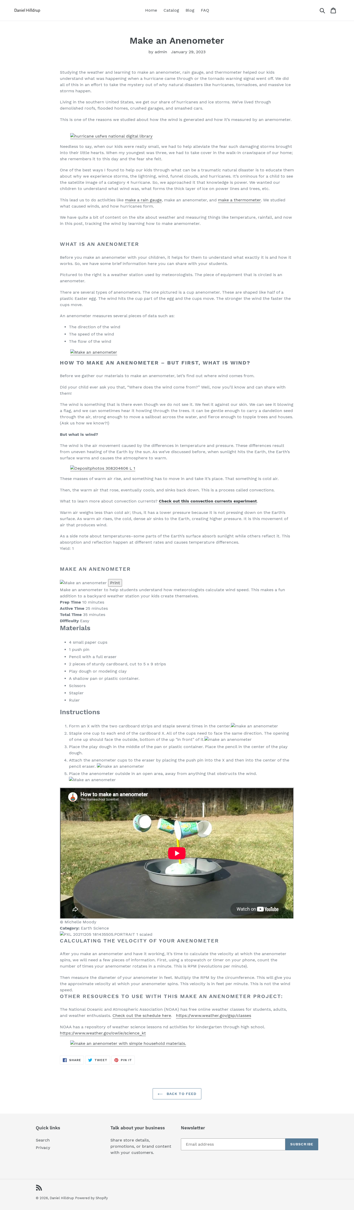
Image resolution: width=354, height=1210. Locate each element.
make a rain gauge (143, 199)
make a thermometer (239, 199)
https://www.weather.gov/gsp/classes (213, 1015)
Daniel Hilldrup (62, 1198)
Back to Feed (181, 1094)
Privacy (43, 1147)
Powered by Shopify (91, 1198)
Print (115, 582)
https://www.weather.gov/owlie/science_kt (103, 1033)
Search (43, 1140)
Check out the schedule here (141, 1015)
